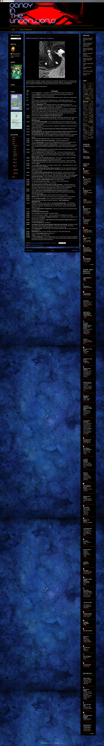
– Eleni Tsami (86, 362)
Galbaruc (34, 245)
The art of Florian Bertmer (87, 590)
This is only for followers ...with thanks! (86, 452)
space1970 (86, 507)
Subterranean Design (86, 497)
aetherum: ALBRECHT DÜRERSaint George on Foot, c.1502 (87, 553)
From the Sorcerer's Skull (87, 230)
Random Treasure (85, 473)
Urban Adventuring (88, 134)
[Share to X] (62, 243)
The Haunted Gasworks (86, 421)
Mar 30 (15, 155)
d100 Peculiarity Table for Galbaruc (40, 38)
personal (91, 120)
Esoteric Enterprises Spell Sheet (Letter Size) (88, 40)
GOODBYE (85, 650)
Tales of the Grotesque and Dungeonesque (87, 249)
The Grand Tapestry (86, 171)
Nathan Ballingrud (86, 151)
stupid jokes (87, 131)
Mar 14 (15, 162)
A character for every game (87, 220)
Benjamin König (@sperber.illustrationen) (87, 342)
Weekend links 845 (87, 287)
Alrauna (85, 339)
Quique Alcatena (87, 613)
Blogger (61, 743)
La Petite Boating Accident (85, 460)
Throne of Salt (87, 179)
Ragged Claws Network (87, 369)
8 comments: (54, 243)
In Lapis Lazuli (87, 664)
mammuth (51, 743)
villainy (84, 135)
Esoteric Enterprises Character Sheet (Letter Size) (88, 45)
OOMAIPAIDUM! (87, 719)
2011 (13, 177)
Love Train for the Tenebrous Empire (87, 486)
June (15, 149)
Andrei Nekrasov (87, 442)
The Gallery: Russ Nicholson (87, 449)
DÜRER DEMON (87, 294)
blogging (84, 87)
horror (86, 110)
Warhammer (85, 136)
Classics (90, 88)
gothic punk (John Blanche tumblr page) (87, 313)
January (16, 173)
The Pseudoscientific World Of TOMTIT (87, 716)
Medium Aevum (87, 382)
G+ (92, 97)
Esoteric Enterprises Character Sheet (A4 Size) (88, 50)
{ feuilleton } (86, 286)
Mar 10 (15, 165)
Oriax (90, 118)
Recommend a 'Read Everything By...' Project (87, 212)
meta (92, 114)
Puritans (84, 126)
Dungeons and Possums (87, 191)
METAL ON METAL (86, 520)
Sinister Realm (87, 549)
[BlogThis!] (61, 243)
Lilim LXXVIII (86, 666)
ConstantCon (86, 90)
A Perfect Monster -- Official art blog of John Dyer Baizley (87, 325)
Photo (84, 280)
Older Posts (75, 250)
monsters (91, 116)
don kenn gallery (87, 630)
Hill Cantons (86, 109)
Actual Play (89, 83)
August (15, 145)
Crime (92, 90)
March (15, 154)
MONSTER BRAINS (86, 396)
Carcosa (84, 88)
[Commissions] (86, 173)
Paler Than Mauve (86, 637)
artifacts (84, 86)
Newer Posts (29, 250)
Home (13, 30)
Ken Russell (89, 112)
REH (88, 126)
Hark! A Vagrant (87, 656)
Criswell (86, 91)
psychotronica (86, 125)
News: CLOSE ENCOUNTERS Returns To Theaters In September (86, 511)
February (16, 169)
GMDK (85, 200)
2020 (13, 137)
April (15, 151)
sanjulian (85, 541)
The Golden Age (87, 528)
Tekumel (91, 132)
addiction (84, 84)
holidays (91, 109)
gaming (38, 245)
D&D (91, 91)
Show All (91, 264)
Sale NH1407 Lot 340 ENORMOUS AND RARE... (87, 606)
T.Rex (92, 131)
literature (84, 113)
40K (83, 83)
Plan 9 (86, 121)
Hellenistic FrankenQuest (88, 108)
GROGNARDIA (87, 258)
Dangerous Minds (86, 690)
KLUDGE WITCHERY (86, 623)
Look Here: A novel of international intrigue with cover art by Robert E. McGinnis (87, 373)
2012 (13, 143)
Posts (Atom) (55, 254)
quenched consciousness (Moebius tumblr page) (87, 407)
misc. (86, 116)
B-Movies (90, 86)
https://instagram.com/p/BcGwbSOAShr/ (87, 500)
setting (91, 130)
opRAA (84, 624)
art (90, 84)
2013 (13, 141)
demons (91, 92)
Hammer (90, 107)
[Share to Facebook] (63, 243)
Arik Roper (86, 300)
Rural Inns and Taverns (86, 74)
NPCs (86, 117)
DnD (30, 245)
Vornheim (90, 135)
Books (90, 87)
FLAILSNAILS (87, 97)
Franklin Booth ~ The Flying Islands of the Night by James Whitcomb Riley (87, 532)
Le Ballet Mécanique (86, 562)
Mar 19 (15, 159)
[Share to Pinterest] (65, 243)
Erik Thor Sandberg (87, 522)
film (92, 96)
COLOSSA (86, 570)
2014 (13, 139)
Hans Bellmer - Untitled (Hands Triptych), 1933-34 (87, 640)
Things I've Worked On (26, 30)
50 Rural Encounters (88, 71)
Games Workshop (87, 100)
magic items (86, 114)
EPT (89, 96)
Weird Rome (90, 137)
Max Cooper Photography (86, 157)
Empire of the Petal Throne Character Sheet (87, 60)
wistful (85, 139)
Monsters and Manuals (87, 209)
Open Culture (86, 678)
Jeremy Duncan (16, 53)
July (15, 147)
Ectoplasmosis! (87, 725)
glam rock (85, 103)
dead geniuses (86, 92)
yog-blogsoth (86, 293)
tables (41, 245)
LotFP (90, 113)
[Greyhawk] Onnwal (87, 231)
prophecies (91, 121)
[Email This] (59, 243)
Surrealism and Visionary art (87, 440)
